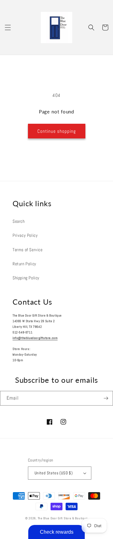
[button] (8, 27)
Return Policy (24, 264)
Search (19, 221)
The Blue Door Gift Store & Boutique (63, 518)
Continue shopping (56, 131)
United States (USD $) (54, 473)
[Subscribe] (106, 398)
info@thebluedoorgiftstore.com (35, 338)
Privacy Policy (25, 235)
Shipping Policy (26, 278)
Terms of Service (28, 249)
